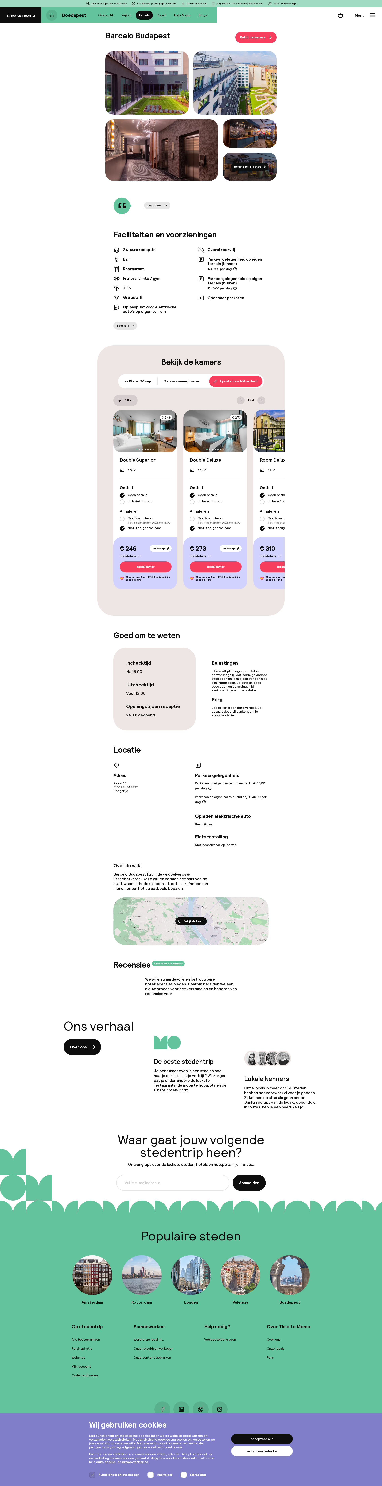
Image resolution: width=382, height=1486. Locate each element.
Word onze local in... (149, 1339)
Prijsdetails (128, 556)
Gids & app (182, 15)
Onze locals (275, 1348)
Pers (270, 1357)
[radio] (122, 495)
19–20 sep (158, 548)
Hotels (144, 15)
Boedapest (74, 15)
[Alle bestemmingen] (51, 15)
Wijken (126, 15)
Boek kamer (146, 567)
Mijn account (81, 1366)
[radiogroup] (145, 498)
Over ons (78, 1047)
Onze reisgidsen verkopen (153, 1348)
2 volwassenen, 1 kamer (182, 381)
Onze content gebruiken (152, 1357)
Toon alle (123, 325)
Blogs (203, 15)
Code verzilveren (85, 1375)
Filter (129, 400)
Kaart (162, 15)
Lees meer (154, 205)
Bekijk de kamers (252, 37)
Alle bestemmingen (86, 1339)
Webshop (78, 1357)
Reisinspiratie (82, 1348)
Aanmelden (249, 1182)
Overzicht (106, 15)
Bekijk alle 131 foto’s (247, 166)
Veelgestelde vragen (220, 1339)
